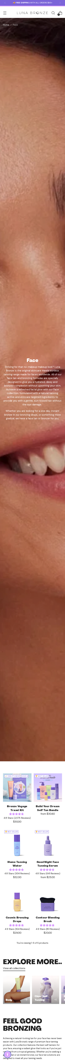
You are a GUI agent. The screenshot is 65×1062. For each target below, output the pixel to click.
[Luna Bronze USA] (32, 13)
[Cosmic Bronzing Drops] (17, 898)
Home (6, 24)
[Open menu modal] (4, 13)
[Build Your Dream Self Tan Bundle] (48, 787)
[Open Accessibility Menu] (7, 1054)
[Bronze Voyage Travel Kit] (17, 787)
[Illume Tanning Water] (17, 843)
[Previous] (5, 3)
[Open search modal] (53, 13)
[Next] (60, 3)
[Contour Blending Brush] (48, 898)
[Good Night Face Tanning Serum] (48, 843)
